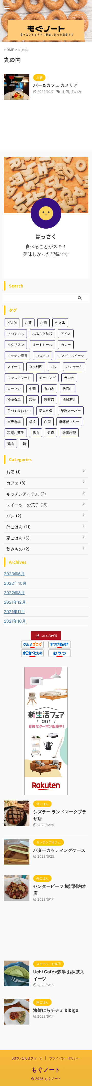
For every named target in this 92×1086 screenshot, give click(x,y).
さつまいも (15, 334)
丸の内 (76, 92)
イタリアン (15, 345)
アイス (66, 334)
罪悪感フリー (69, 422)
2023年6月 (14, 573)
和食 (32, 400)
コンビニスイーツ (70, 356)
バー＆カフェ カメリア (55, 85)
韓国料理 (69, 433)
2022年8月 (14, 592)
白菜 (47, 422)
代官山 (68, 389)
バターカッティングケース (59, 850)
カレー (66, 345)
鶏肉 (10, 444)
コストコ (42, 356)
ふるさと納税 (42, 334)
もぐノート (46, 1069)
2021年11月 (14, 611)
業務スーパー (71, 411)
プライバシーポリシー (64, 1058)
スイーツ (14, 367)
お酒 (65, 92)
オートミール (42, 345)
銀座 (51, 433)
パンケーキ (74, 367)
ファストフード (19, 378)
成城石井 (69, 400)
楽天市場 (14, 422)
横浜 (32, 422)
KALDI (12, 323)
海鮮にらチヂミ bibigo (55, 1010)
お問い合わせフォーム (27, 1058)
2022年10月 (15, 583)
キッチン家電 (17, 356)
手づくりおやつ (19, 411)
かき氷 (60, 323)
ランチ (69, 378)
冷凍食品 (14, 400)
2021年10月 (15, 621)
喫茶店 (49, 400)
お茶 (28, 323)
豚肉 (35, 433)
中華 (32, 389)
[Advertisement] (46, 934)
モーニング (47, 378)
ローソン (14, 389)
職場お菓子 (15, 433)
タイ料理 (35, 367)
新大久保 (45, 411)
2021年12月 (15, 602)
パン (54, 367)
